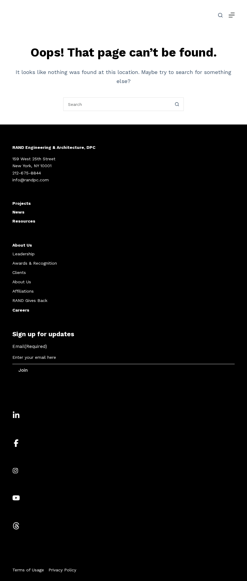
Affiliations (23, 291)
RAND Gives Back (29, 300)
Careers (20, 310)
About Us (22, 245)
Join (23, 370)
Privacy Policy (62, 569)
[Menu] (232, 15)
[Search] (220, 15)
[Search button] (176, 104)
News (18, 212)
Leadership (23, 253)
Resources (23, 221)
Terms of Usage (28, 569)
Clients (19, 272)
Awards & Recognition (34, 263)
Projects (21, 203)
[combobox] (117, 104)
